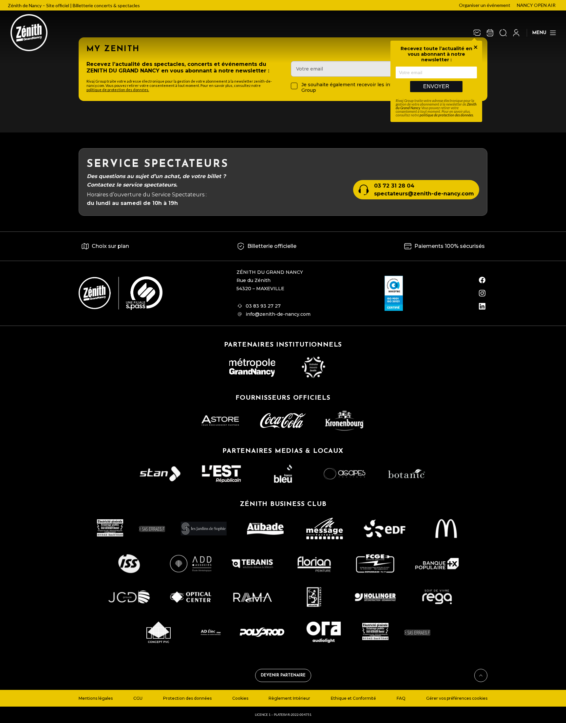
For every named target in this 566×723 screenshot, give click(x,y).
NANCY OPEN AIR (536, 5)
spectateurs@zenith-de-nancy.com (424, 194)
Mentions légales (96, 698)
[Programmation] (490, 33)
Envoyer (436, 86)
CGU (137, 698)
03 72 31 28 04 (394, 186)
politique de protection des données (446, 115)
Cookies (240, 698)
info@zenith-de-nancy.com (278, 314)
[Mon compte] (516, 33)
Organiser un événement (484, 5)
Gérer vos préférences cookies (456, 698)
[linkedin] (482, 306)
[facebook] (482, 280)
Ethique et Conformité (353, 698)
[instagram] (482, 293)
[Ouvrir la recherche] (503, 33)
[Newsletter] (477, 33)
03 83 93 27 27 (263, 306)
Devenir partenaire (283, 675)
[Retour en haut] (480, 675)
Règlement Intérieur (289, 698)
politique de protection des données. (117, 90)
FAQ (401, 698)
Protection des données (187, 698)
